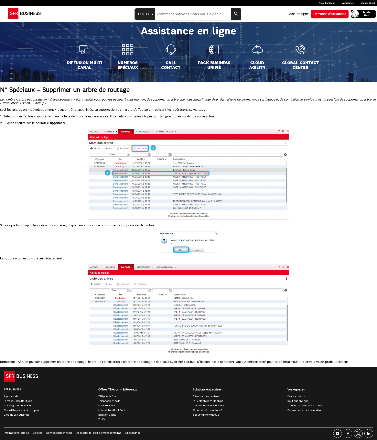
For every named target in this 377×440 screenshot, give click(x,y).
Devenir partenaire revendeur (304, 410)
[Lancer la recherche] (236, 14)
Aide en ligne (299, 14)
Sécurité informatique (206, 414)
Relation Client (107, 414)
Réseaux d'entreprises (206, 396)
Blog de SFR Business (16, 414)
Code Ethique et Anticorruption (22, 410)
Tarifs (101, 419)
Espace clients (296, 396)
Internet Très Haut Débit (111, 410)
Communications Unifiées (208, 405)
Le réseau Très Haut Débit (18, 401)
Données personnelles (59, 432)
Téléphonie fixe (107, 396)
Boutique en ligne (297, 401)
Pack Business (106, 405)
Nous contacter (327, 3)
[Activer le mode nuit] (363, 14)
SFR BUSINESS (12, 389)
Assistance (348, 3)
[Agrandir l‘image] (284, 269)
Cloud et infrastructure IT (207, 410)
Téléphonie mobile (109, 401)
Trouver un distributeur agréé (304, 405)
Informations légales (16, 432)
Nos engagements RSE (17, 405)
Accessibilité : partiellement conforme (98, 432)
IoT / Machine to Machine (208, 401)
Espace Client (368, 3)
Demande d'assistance (329, 14)
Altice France (132, 432)
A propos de (11, 396)
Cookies (37, 432)
